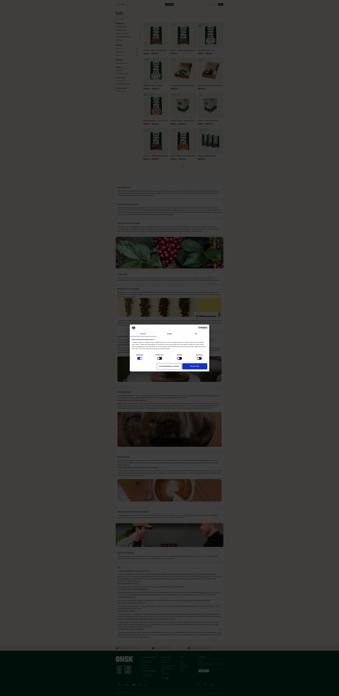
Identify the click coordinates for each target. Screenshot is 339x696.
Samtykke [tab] (143, 333)
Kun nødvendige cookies (169, 366)
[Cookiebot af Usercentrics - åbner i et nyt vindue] (199, 328)
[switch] (159, 358)
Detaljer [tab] (169, 333)
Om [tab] (196, 333)
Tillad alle (194, 366)
